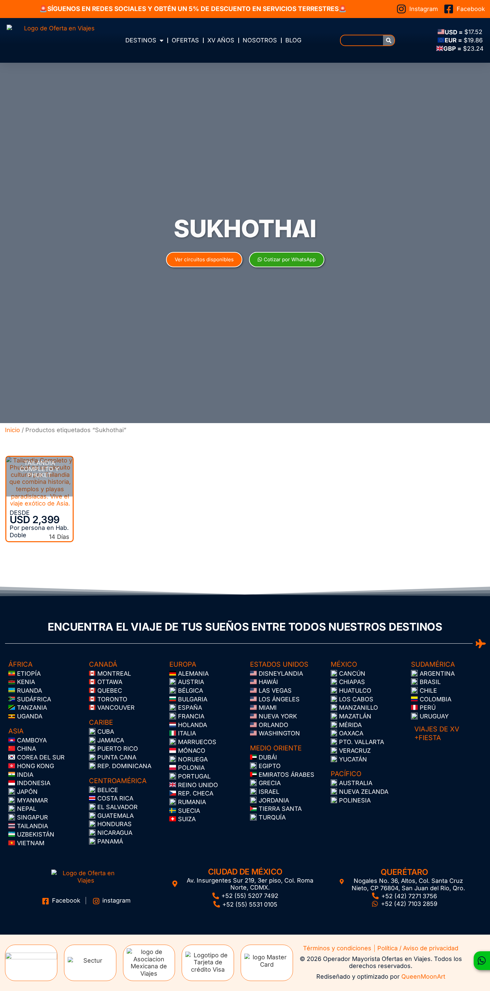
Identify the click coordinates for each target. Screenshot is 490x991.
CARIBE (101, 722)
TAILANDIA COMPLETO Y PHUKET (39, 468)
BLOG (293, 40)
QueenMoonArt (423, 976)
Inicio (12, 429)
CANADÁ (103, 664)
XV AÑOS (220, 40)
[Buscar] (388, 40)
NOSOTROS (260, 40)
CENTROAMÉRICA (118, 781)
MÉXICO (344, 664)
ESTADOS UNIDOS (279, 664)
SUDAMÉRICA (433, 664)
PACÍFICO (346, 774)
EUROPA (182, 664)
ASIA (16, 731)
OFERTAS (185, 40)
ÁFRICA (20, 664)
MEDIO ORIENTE (276, 748)
